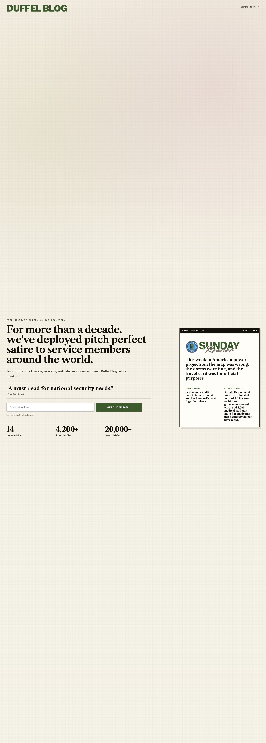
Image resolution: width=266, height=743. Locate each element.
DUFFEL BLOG (36, 8)
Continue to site (250, 6)
